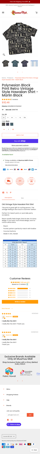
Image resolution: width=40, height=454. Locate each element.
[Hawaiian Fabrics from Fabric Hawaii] (9, 372)
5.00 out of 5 (24, 282)
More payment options (20, 145)
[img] (6, 314)
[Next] (22, 381)
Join (30, 415)
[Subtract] (4, 129)
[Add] (13, 129)
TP (2, 110)
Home (4, 78)
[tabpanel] (20, 236)
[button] (36, 12)
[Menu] (3, 12)
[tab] (8, 198)
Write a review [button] (20, 302)
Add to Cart (20, 135)
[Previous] (18, 72)
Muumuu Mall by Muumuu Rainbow (12, 440)
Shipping (4, 106)
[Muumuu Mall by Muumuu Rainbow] (19, 12)
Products (10, 78)
